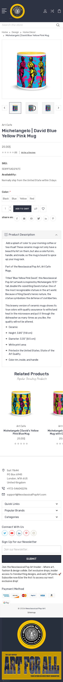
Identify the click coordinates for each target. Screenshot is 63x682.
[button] (31, 634)
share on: (7, 217)
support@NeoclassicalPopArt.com (26, 494)
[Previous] (4, 107)
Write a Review (28, 152)
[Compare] (52, 12)
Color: (6, 191)
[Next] (58, 107)
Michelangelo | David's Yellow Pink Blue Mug (21, 432)
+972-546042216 (17, 488)
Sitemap (32, 612)
